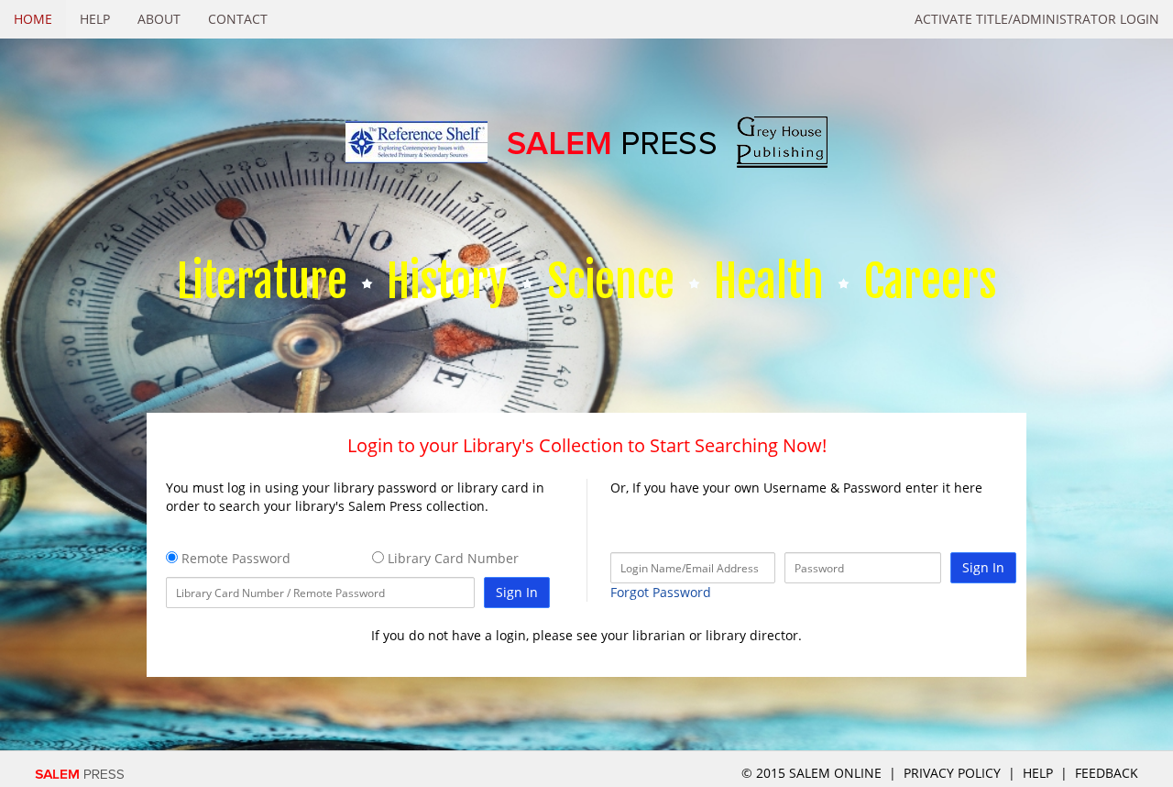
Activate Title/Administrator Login (1037, 19)
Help (95, 19)
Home (33, 19)
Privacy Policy (952, 772)
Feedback (1106, 772)
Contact (238, 19)
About (159, 19)
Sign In (517, 592)
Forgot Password (660, 592)
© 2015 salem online (813, 772)
